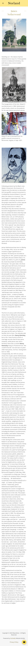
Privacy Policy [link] (14, 642)
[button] (3, 3)
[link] (14, 3)
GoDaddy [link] (12, 638)
